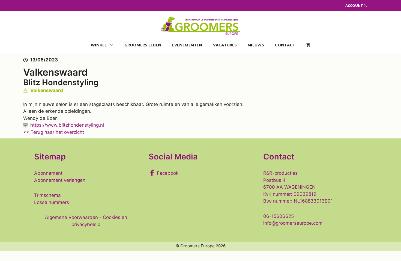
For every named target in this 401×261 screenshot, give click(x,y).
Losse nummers (51, 202)
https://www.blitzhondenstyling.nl (67, 125)
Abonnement (48, 173)
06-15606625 (278, 216)
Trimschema (47, 195)
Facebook (167, 173)
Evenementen (187, 45)
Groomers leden (142, 45)
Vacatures (225, 45)
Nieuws (256, 45)
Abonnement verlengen (59, 180)
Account (354, 5)
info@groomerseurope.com (292, 223)
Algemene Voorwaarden (71, 217)
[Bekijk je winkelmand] (308, 44)
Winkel (99, 45)
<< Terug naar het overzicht (53, 132)
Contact (285, 45)
